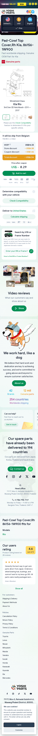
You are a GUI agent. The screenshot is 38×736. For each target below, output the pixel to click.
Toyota (5, 636)
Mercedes (6, 678)
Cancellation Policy (10, 616)
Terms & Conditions (10, 628)
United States (19, 211)
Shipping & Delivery (10, 599)
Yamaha (6, 655)
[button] (6, 117)
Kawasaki (6, 667)
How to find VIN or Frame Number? (16, 256)
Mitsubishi (6, 648)
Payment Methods (10, 602)
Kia (4, 674)
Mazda (5, 652)
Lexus (5, 640)
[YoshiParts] (19, 687)
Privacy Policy (8, 624)
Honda (5, 663)
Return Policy (8, 620)
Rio (4, 534)
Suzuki (5, 659)
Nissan (5, 644)
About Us (6, 606)
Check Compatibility (23, 123)
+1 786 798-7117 (22, 500)
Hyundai (6, 670)
